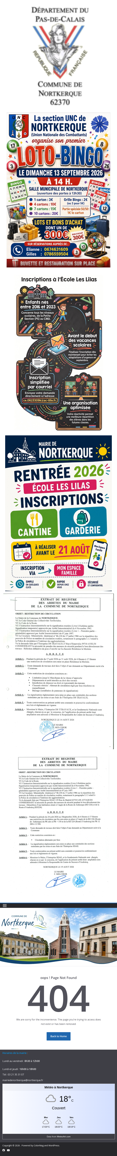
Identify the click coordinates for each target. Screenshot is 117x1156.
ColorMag (39, 1145)
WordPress (53, 1145)
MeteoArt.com (64, 1136)
